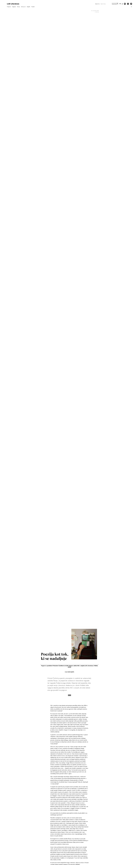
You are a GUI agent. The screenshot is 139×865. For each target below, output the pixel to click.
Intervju (97, 12)
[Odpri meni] (131, 6)
